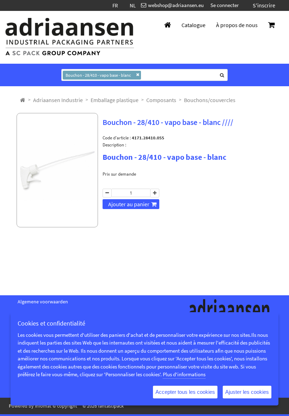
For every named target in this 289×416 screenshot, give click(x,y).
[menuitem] (58, 100)
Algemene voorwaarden (43, 301)
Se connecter (224, 5)
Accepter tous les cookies (185, 392)
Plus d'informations (184, 374)
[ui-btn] (107, 193)
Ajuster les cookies (247, 392)
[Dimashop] (70, 37)
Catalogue (193, 25)
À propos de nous (237, 25)
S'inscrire (264, 5)
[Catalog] (22, 99)
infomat (43, 406)
